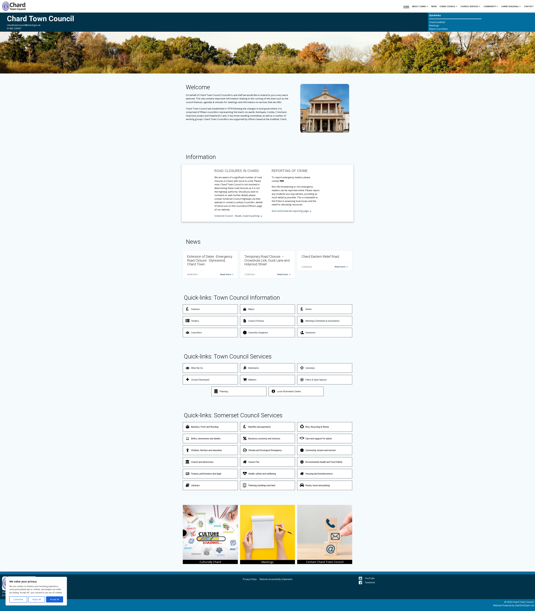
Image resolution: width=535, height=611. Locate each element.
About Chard (419, 6)
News (434, 6)
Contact (529, 6)
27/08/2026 (249, 274)
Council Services (469, 6)
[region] (36, 591)
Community (490, 6)
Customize (18, 599)
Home (406, 6)
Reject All (36, 599)
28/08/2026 (192, 274)
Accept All (54, 599)
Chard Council (447, 6)
